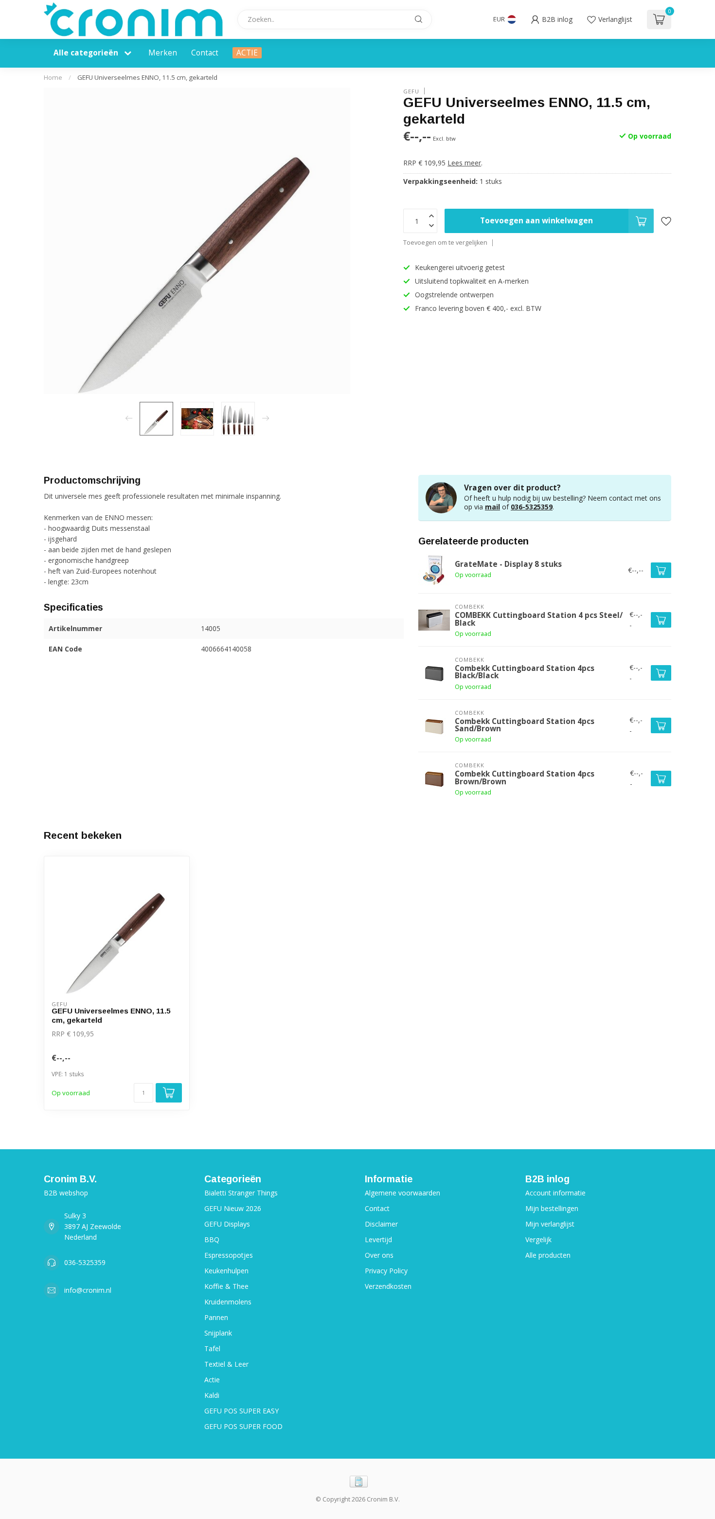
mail (492, 506)
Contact (204, 53)
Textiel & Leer (226, 1364)
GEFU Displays (227, 1224)
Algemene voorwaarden (402, 1192)
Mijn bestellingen (551, 1208)
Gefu (411, 90)
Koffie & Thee (226, 1286)
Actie (212, 1379)
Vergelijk (538, 1239)
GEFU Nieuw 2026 (232, 1208)
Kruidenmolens (227, 1301)
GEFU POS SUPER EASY (241, 1410)
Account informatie (555, 1192)
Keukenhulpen (226, 1270)
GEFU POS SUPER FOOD (243, 1426)
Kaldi (211, 1395)
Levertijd (378, 1239)
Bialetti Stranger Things (241, 1192)
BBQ (211, 1239)
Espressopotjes (228, 1255)
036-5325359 (532, 506)
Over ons (379, 1255)
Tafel (212, 1348)
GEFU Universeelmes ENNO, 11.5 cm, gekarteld (147, 77)
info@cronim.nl (87, 1290)
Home (53, 77)
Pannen (216, 1317)
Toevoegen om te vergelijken (445, 242)
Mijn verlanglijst (549, 1224)
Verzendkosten (388, 1286)
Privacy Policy (386, 1270)
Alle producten (548, 1255)
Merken (162, 53)
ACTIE (247, 53)
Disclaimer (381, 1224)
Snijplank (218, 1333)
